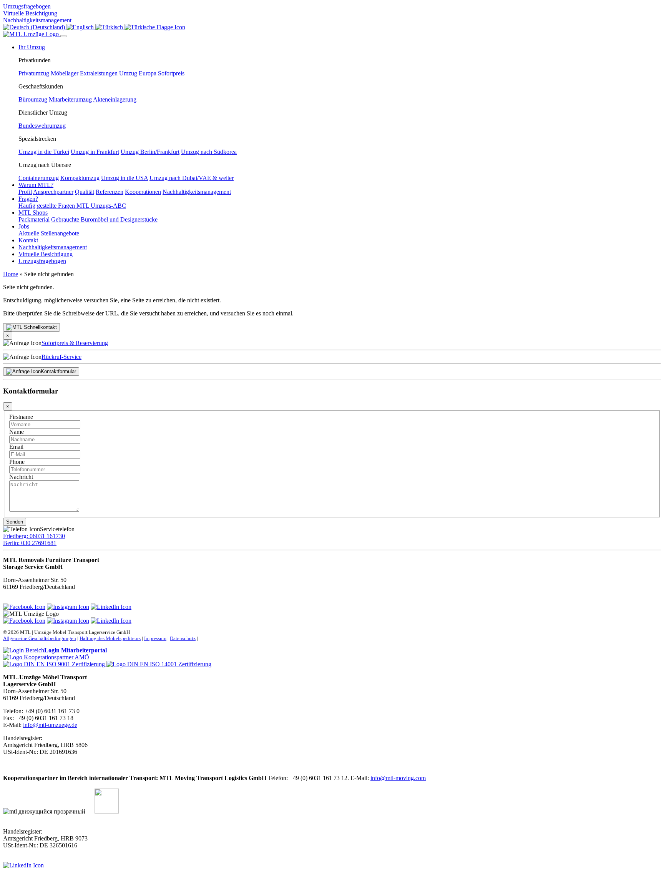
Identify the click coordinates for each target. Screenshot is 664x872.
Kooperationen (143, 191)
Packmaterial (34, 219)
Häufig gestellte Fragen (47, 205)
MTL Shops (33, 212)
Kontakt (28, 240)
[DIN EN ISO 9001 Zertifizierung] (54, 664)
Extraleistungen (99, 73)
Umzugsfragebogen (27, 6)
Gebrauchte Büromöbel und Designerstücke (104, 219)
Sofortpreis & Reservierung (75, 343)
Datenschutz (183, 638)
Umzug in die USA (124, 178)
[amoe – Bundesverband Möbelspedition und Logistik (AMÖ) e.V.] (46, 657)
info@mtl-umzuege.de (50, 725)
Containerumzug (38, 178)
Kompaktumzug (80, 178)
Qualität (84, 191)
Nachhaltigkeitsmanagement (37, 20)
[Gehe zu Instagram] (68, 607)
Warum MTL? (35, 185)
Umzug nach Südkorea (209, 151)
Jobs (23, 226)
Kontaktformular (58, 371)
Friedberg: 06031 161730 (34, 536)
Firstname (21, 416)
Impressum (155, 638)
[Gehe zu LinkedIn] (111, 607)
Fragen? (28, 198)
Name (16, 431)
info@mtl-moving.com (398, 778)
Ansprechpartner (53, 191)
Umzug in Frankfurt (95, 151)
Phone (17, 462)
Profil (25, 191)
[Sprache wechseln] (34, 27)
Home (10, 274)
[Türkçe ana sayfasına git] (154, 27)
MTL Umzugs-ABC (101, 205)
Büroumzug (32, 99)
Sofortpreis (171, 73)
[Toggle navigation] (63, 36)
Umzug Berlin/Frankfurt (150, 151)
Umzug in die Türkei (43, 151)
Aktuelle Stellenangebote (48, 233)
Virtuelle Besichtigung (30, 13)
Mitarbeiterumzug (70, 99)
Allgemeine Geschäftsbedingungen (39, 638)
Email (16, 447)
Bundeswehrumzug (42, 125)
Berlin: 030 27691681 (29, 543)
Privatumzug (33, 73)
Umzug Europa (138, 73)
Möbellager (64, 73)
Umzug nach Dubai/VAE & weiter (191, 178)
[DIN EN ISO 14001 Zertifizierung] (158, 664)
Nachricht (21, 477)
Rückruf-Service (61, 356)
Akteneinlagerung (114, 99)
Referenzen (109, 191)
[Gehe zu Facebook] (24, 607)
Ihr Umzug (31, 47)
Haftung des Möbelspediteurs (110, 638)
